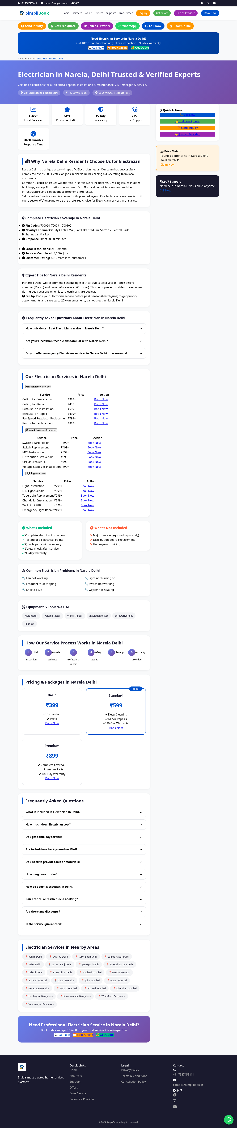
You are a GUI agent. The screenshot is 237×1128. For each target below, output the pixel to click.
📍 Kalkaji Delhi (34, 972)
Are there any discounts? (43, 911)
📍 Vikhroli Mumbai (95, 988)
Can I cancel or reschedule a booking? (52, 899)
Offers (99, 13)
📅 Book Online (117, 48)
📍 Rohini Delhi (33, 956)
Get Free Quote (65, 26)
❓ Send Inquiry (187, 128)
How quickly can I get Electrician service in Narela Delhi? (65, 328)
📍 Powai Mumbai (117, 980)
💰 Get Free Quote (187, 121)
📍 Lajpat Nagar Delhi (116, 956)
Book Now (210, 13)
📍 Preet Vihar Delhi (60, 972)
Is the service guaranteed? (44, 924)
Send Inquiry (34, 26)
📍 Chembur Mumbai (125, 988)
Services (77, 13)
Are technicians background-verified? (51, 849)
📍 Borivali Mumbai (36, 980)
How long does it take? (41, 874)
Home (65, 13)
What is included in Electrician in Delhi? (53, 812)
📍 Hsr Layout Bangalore (39, 996)
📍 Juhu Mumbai (90, 980)
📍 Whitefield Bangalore (111, 996)
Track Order (126, 13)
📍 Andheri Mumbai (90, 972)
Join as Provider (186, 13)
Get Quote (162, 13)
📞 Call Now (96, 48)
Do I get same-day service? (44, 837)
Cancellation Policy (133, 1082)
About (88, 13)
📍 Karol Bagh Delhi (86, 956)
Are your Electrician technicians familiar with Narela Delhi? (67, 341)
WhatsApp (129, 26)
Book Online (182, 26)
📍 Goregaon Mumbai (37, 988)
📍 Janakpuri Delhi (88, 964)
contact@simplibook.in (55, 3)
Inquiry (143, 13)
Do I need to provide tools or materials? (53, 862)
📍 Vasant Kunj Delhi (59, 964)
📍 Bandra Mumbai (119, 972)
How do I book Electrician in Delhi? (50, 887)
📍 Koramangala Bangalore (75, 996)
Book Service (78, 1093)
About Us (76, 1076)
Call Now (155, 26)
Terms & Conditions (134, 1076)
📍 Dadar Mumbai (64, 980)
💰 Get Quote (140, 48)
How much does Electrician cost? (48, 824)
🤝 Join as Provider (187, 134)
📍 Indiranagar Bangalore (39, 1004)
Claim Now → (169, 164)
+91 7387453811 (28, 3)
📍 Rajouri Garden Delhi (119, 964)
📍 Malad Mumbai (66, 988)
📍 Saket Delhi (33, 964)
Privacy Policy (130, 1070)
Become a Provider (82, 1099)
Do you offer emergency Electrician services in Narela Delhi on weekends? (76, 353)
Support (111, 13)
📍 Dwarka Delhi (58, 956)
